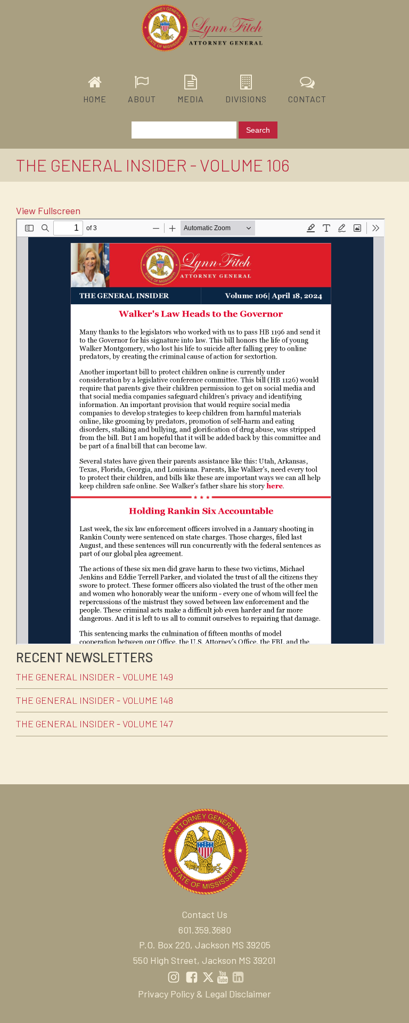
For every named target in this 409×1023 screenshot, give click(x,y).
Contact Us (204, 914)
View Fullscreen (48, 210)
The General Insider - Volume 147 (94, 723)
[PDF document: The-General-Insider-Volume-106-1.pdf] (200, 431)
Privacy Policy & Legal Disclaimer (204, 994)
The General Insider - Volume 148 (94, 700)
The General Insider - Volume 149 (94, 677)
